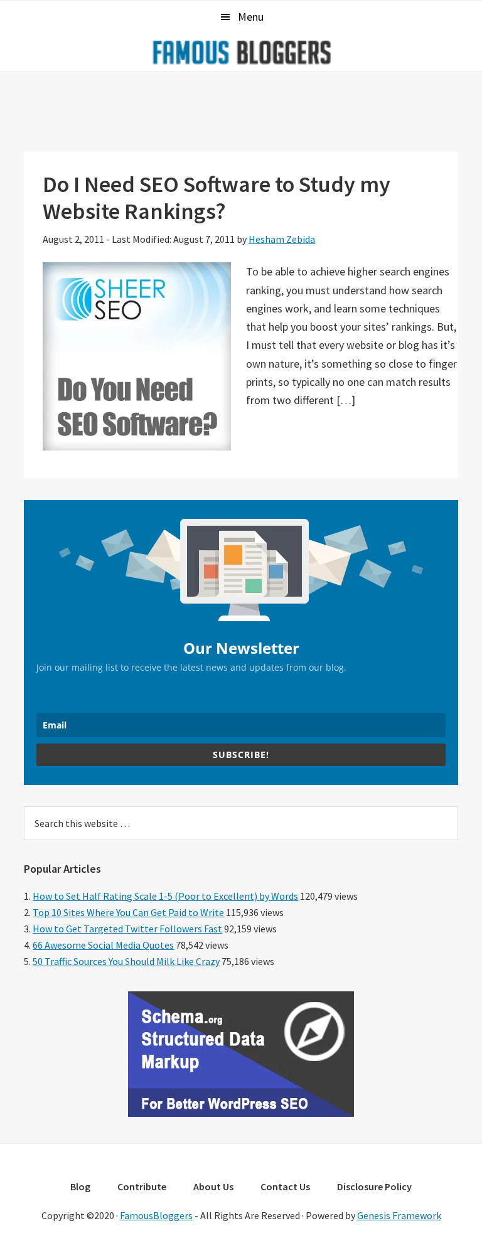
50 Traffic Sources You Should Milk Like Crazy (126, 961)
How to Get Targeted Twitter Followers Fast (127, 928)
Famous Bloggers (241, 52)
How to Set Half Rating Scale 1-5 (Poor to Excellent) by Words (165, 896)
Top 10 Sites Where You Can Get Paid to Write (128, 912)
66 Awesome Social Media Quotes (103, 945)
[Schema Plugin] (241, 1113)
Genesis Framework (399, 1215)
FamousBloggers (156, 1215)
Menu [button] (251, 16)
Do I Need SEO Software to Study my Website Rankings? (216, 197)
